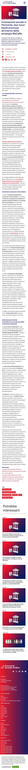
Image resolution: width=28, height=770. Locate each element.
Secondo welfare (7, 497)
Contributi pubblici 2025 (6, 746)
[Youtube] (25, 671)
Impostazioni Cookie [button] (7, 766)
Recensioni (3, 730)
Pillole (2, 726)
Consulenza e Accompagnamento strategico (11, 700)
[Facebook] (3, 60)
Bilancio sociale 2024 (5, 740)
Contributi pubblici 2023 (6, 749)
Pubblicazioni (4, 713)
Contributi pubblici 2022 (6, 751)
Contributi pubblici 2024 (6, 748)
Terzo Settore (4, 709)
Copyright (3, 745)
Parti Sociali (3, 707)
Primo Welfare (4, 712)
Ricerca (2, 696)
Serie (2, 718)
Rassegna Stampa (5, 724)
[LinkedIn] (6, 60)
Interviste (3, 727)
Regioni (12, 19)
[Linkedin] (13, 671)
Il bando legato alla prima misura (12, 141)
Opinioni (2, 732)
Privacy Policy (4, 743)
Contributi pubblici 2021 (6, 752)
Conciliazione (7, 489)
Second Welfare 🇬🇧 (5, 735)
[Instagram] (16, 671)
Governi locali (5, 19)
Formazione (3, 699)
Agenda (2, 723)
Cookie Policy (4, 742)
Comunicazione (4, 697)
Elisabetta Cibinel (11, 49)
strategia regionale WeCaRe (12, 71)
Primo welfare (7, 495)
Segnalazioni (4, 729)
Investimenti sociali (9, 492)
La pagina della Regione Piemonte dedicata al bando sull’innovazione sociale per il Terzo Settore (14, 471)
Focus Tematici (4, 716)
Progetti (2, 715)
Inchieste (3, 733)
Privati (2, 706)
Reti (20, 495)
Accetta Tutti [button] (15, 766)
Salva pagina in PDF (10, 57)
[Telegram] (22, 671)
